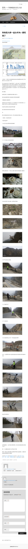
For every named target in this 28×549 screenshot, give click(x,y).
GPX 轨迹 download (6, 41)
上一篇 (3, 26)
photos (7, 22)
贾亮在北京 (12, 457)
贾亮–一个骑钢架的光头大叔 (12, 7)
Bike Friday (22, 455)
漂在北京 (12, 455)
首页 (3, 22)
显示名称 (6, 517)
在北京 (8, 457)
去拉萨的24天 (12, 22)
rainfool (11, 38)
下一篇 (24, 26)
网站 (5, 529)
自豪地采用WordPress (14, 546)
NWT (3, 457)
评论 (6, 500)
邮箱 (6, 523)
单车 (5, 457)
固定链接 (18, 457)
